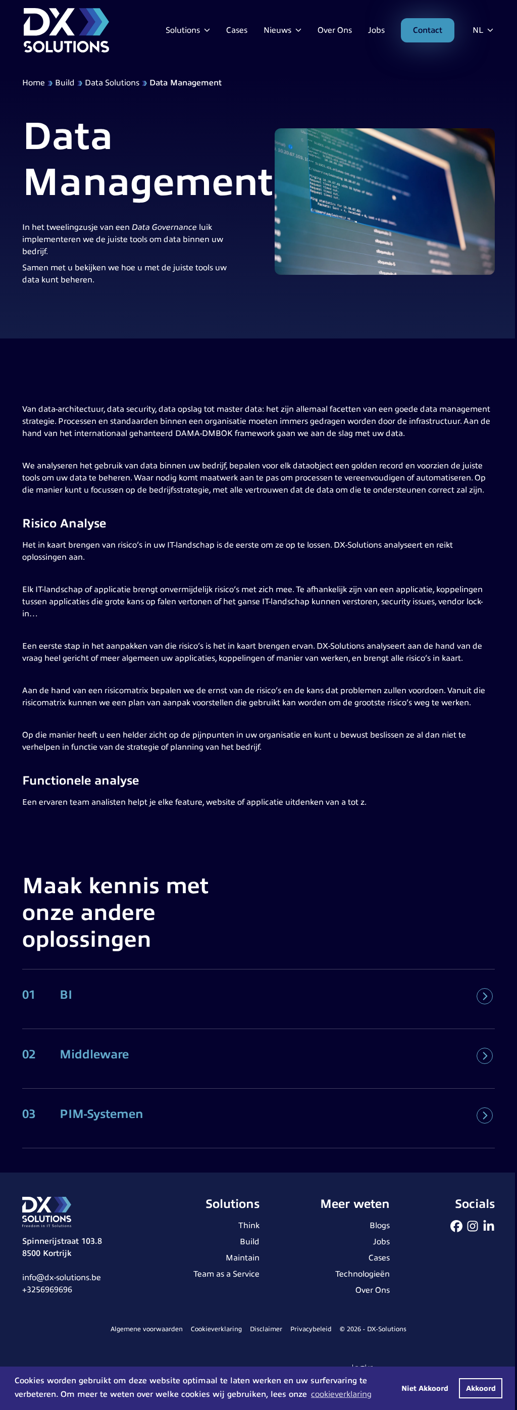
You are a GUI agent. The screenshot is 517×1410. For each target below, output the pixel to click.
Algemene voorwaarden (147, 1329)
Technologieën (362, 1274)
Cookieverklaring (216, 1329)
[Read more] (485, 996)
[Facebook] (456, 1226)
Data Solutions (112, 82)
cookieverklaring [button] (341, 1394)
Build (65, 82)
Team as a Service (226, 1274)
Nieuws (278, 30)
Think (249, 1225)
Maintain (243, 1257)
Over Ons (335, 30)
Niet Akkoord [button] (424, 1388)
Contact (427, 30)
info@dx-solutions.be (61, 1277)
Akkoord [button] (481, 1388)
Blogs (380, 1225)
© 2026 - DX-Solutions (373, 1329)
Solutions (184, 30)
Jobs (376, 30)
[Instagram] (473, 1226)
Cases (236, 30)
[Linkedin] (489, 1226)
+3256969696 (47, 1289)
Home (33, 82)
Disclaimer (266, 1329)
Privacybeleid (311, 1329)
